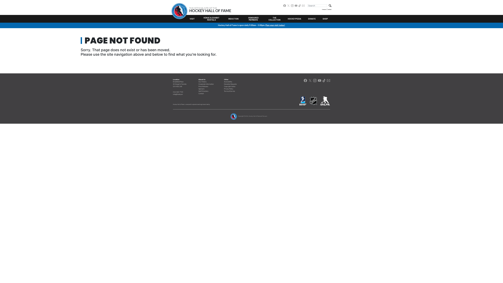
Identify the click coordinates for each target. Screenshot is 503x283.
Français (324, 9)
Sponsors (201, 89)
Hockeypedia (294, 18)
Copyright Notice (229, 86)
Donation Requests (230, 84)
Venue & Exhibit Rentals (211, 18)
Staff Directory (203, 91)
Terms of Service (229, 91)
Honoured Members (253, 18)
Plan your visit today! (275, 25)
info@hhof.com (178, 94)
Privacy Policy (228, 89)
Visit (192, 18)
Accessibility (228, 82)
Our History (202, 82)
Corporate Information (206, 84)
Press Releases (203, 86)
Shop (325, 18)
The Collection (274, 18)
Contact (329, 9)
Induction (233, 18)
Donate (312, 18)
